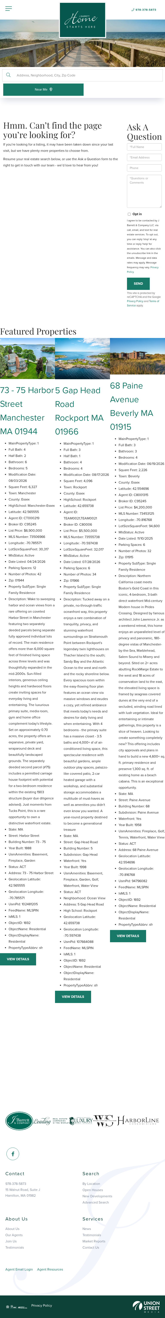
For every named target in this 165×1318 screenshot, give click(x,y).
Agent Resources (50, 1269)
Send (138, 284)
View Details (18, 959)
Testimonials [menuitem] (14, 1247)
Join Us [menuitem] (11, 1241)
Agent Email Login (19, 1269)
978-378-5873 (146, 10)
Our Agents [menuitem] (14, 1235)
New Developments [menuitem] (97, 1196)
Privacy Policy (135, 301)
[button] (8, 75)
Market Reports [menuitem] (93, 1241)
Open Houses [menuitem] (92, 1190)
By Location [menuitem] (91, 1184)
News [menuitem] (86, 1229)
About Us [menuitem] (12, 1229)
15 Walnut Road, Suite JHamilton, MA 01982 (22, 1193)
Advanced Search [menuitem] (95, 1202)
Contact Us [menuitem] (90, 1247)
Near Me (41, 89)
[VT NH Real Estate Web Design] (146, 1306)
